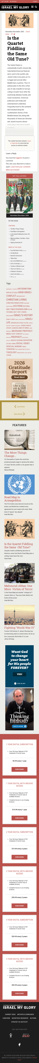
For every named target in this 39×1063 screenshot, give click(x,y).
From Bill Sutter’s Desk (18, 250)
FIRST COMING (21, 312)
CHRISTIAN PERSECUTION (14, 303)
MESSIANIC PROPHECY (22, 331)
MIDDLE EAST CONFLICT (14, 334)
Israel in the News (17, 274)
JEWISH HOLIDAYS (15, 325)
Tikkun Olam (14, 258)
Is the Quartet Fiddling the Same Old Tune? (18, 545)
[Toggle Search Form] (36, 7)
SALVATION (27, 340)
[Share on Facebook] (11, 34)
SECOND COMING (11, 343)
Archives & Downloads (25, 1014)
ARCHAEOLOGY (21, 296)
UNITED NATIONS (27, 352)
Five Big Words (14, 253)
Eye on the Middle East (18, 261)
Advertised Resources (20, 1018)
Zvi (13, 276)
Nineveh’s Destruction (16, 255)
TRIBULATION (20, 352)
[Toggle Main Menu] (32, 6)
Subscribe (19, 769)
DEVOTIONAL (9, 306)
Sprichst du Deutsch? (19, 1022)
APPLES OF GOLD (12, 293)
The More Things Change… (18, 229)
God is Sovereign (16, 263)
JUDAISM (15, 328)
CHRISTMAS (26, 303)
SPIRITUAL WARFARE (14, 346)
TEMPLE (24, 346)
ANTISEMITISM (24, 288)
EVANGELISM (21, 309)
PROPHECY (16, 337)
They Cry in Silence (17, 269)
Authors (33, 1018)
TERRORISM (10, 349)
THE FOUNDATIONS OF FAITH (22, 349)
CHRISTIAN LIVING (16, 299)
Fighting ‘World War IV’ (16, 242)
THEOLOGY (11, 352)
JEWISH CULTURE (23, 323)
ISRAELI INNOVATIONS (20, 319)
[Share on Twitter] (14, 34)
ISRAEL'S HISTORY (23, 315)
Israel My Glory (15, 7)
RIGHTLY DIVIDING (17, 340)
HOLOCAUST (9, 316)
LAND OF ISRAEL (23, 328)
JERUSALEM (15, 323)
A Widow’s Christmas (16, 271)
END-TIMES (10, 309)
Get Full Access (19, 176)
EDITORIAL (26, 306)
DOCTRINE (18, 306)
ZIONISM (8, 355)
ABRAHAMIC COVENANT (11, 289)
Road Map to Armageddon (18, 231)
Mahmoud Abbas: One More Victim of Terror (18, 587)
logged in (19, 158)
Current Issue (10, 1014)
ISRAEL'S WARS (10, 319)
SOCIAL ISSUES (23, 343)
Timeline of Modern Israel (17, 266)
